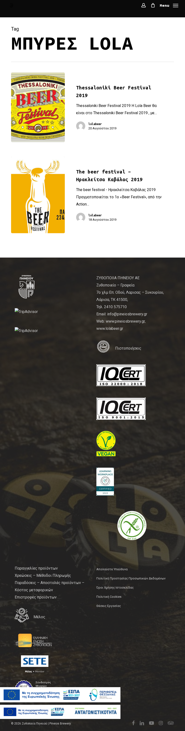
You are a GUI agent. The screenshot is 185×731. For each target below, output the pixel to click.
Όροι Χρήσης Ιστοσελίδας (115, 587)
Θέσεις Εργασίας (108, 606)
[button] (169, 4)
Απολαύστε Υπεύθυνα (112, 569)
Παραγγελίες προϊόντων (36, 568)
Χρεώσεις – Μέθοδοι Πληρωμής (43, 575)
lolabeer (95, 124)
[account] (143, 5)
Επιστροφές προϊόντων (36, 597)
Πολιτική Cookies (108, 596)
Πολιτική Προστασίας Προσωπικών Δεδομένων (130, 578)
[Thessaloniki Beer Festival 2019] (38, 107)
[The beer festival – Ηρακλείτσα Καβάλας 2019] (38, 195)
